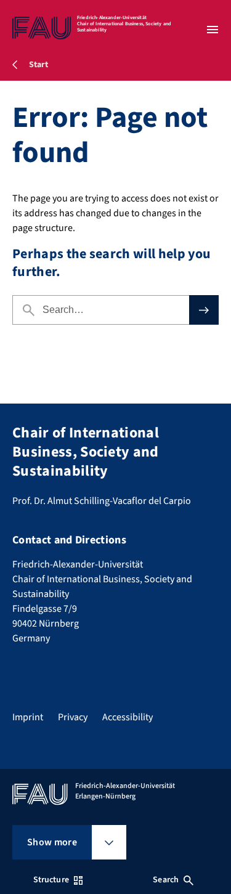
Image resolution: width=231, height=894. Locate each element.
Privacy (72, 717)
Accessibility (127, 717)
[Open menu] (212, 29)
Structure (51, 880)
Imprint (27, 717)
